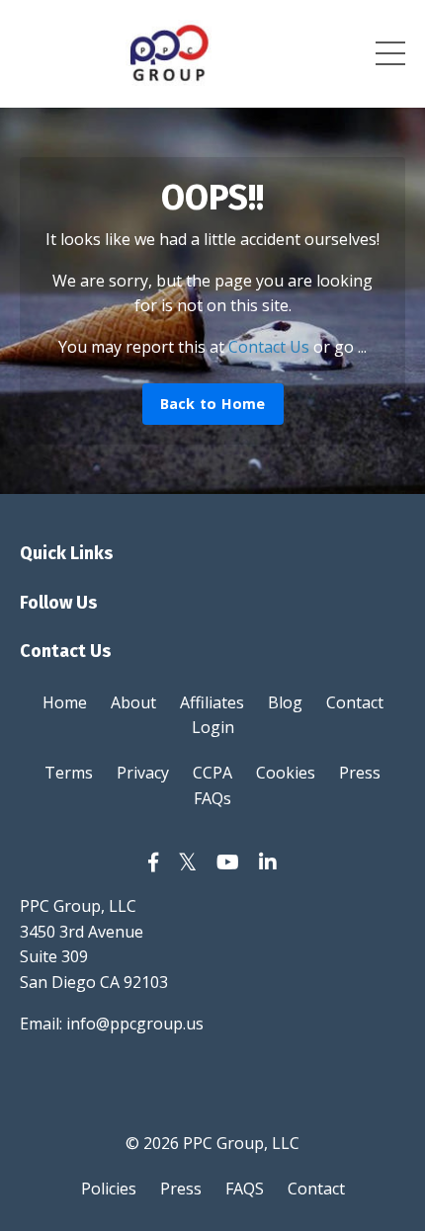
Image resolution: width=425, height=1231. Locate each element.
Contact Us (268, 347)
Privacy (143, 772)
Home (64, 702)
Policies (108, 1188)
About (133, 702)
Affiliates (212, 702)
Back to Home (213, 403)
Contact (354, 702)
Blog (285, 702)
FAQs (212, 798)
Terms (68, 772)
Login (213, 727)
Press (360, 772)
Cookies (285, 772)
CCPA (212, 772)
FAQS (244, 1188)
